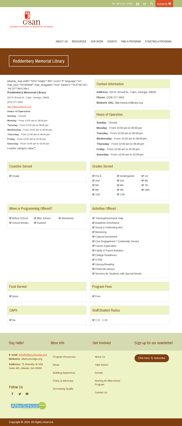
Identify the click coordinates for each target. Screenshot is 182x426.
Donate (162, 4)
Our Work (97, 41)
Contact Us (101, 392)
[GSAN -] (35, 19)
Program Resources (64, 356)
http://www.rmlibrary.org (19, 106)
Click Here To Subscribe (151, 358)
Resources (79, 41)
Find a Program (131, 41)
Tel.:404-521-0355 (122, 3)
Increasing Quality (63, 388)
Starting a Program (158, 41)
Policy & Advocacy (63, 380)
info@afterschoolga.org (33, 354)
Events (112, 41)
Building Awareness (64, 372)
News (56, 364)
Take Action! (101, 364)
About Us (62, 41)
